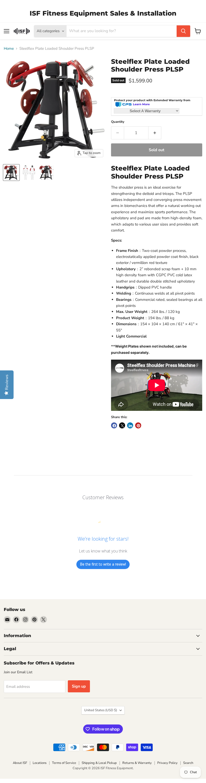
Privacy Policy (167, 763)
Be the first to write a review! (103, 564)
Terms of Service (64, 763)
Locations (39, 763)
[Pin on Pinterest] (138, 425)
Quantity (117, 122)
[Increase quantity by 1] (154, 132)
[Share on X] (122, 425)
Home (9, 48)
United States (100, 710)
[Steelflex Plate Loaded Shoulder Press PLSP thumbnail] (11, 172)
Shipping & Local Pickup (99, 763)
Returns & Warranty (137, 763)
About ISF (20, 763)
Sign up (79, 686)
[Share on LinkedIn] (130, 425)
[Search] (183, 31)
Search (188, 763)
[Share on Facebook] (114, 425)
